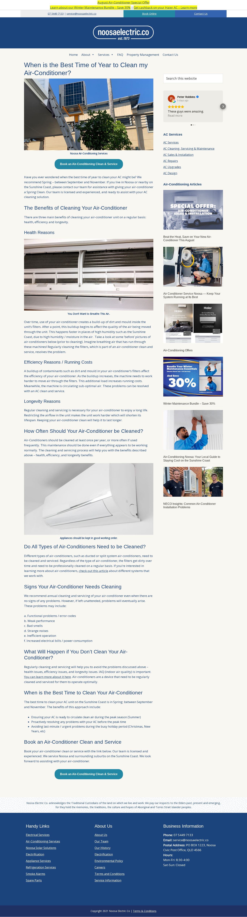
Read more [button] (175, 116)
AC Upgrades (172, 167)
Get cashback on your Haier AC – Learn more (165, 7)
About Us (101, 835)
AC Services (171, 142)
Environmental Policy (109, 861)
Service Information (108, 880)
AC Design (170, 173)
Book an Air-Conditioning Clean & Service (89, 164)
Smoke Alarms (35, 874)
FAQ (120, 55)
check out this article (93, 571)
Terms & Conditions (144, 911)
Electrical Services (38, 835)
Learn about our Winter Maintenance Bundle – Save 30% (90, 7)
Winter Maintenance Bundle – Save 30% (189, 403)
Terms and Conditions (110, 874)
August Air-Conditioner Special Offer (123, 2)
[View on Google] (171, 98)
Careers (100, 867)
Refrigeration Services (41, 867)
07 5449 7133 (56, 13)
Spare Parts (34, 880)
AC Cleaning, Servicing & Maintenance (188, 149)
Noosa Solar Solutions (41, 848)
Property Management (143, 55)
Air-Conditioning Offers (178, 350)
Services (103, 55)
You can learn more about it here (47, 677)
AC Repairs (170, 161)
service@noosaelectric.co (81, 13)
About (85, 55)
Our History (102, 848)
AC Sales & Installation (178, 155)
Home (73, 55)
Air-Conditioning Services (43, 841)
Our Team (101, 841)
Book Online (149, 13)
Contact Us (201, 13)
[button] (163, 106)
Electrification (35, 854)
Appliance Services (38, 861)
